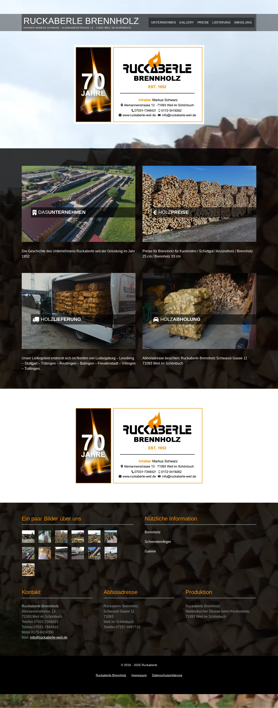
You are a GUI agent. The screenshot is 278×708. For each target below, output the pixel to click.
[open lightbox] (28, 536)
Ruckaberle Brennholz (111, 675)
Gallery (186, 22)
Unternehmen (163, 22)
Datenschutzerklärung (167, 675)
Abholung (243, 22)
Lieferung (221, 22)
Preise (203, 22)
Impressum (139, 675)
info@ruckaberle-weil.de (49, 637)
